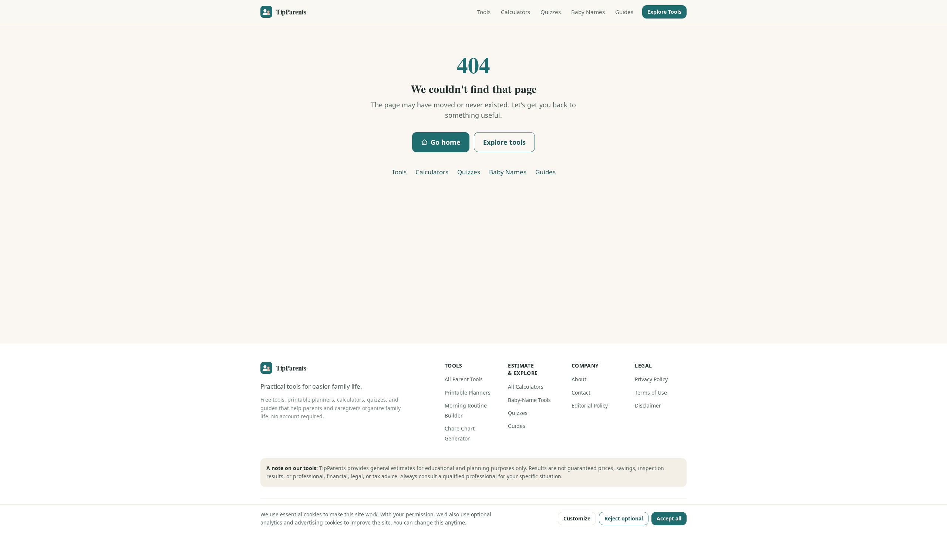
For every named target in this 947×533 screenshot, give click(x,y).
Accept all (669, 518)
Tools (484, 12)
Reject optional (623, 518)
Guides (624, 12)
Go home (446, 142)
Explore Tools (664, 11)
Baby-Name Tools (529, 399)
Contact (581, 392)
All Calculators (525, 386)
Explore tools (504, 142)
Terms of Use (651, 392)
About (579, 379)
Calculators (515, 12)
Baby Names (588, 12)
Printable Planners (468, 392)
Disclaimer (648, 405)
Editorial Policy (590, 405)
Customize (576, 518)
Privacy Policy (651, 379)
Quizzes (550, 12)
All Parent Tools (464, 379)
